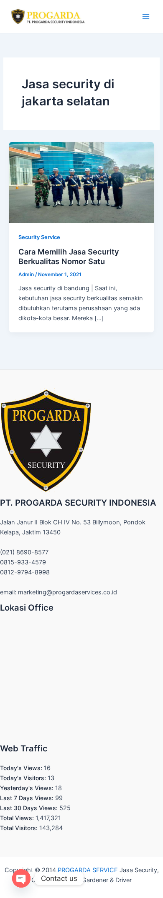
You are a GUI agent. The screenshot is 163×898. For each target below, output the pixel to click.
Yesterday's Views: (27, 787)
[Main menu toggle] (146, 16)
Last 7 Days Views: (27, 797)
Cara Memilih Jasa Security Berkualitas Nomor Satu (68, 256)
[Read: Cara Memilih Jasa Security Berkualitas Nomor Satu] (81, 182)
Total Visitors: (19, 827)
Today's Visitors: (24, 777)
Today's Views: (22, 767)
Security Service (39, 237)
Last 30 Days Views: (29, 807)
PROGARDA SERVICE (88, 870)
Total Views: (18, 817)
